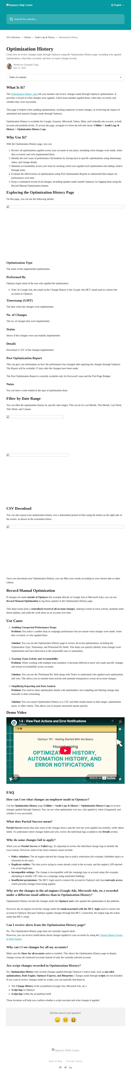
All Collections (13, 37)
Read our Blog (55, 1061)
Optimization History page (24, 94)
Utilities (27, 37)
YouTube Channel (74, 1061)
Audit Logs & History (45, 37)
